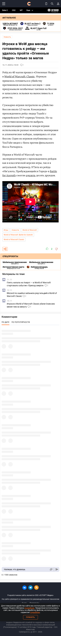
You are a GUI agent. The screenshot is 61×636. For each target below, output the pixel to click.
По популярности (21, 322)
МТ (21, 10)
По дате (5, 322)
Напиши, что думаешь (14, 569)
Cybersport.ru (24, 632)
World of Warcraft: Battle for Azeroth (18, 235)
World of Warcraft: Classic (19, 76)
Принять (30, 617)
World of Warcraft (30, 230)
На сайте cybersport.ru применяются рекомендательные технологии (30, 599)
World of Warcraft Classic (14, 239)
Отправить (57, 569)
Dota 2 (5, 10)
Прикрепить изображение (51, 569)
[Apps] (46, 3)
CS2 (13, 10)
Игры (6, 230)
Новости (15, 230)
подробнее (29, 608)
